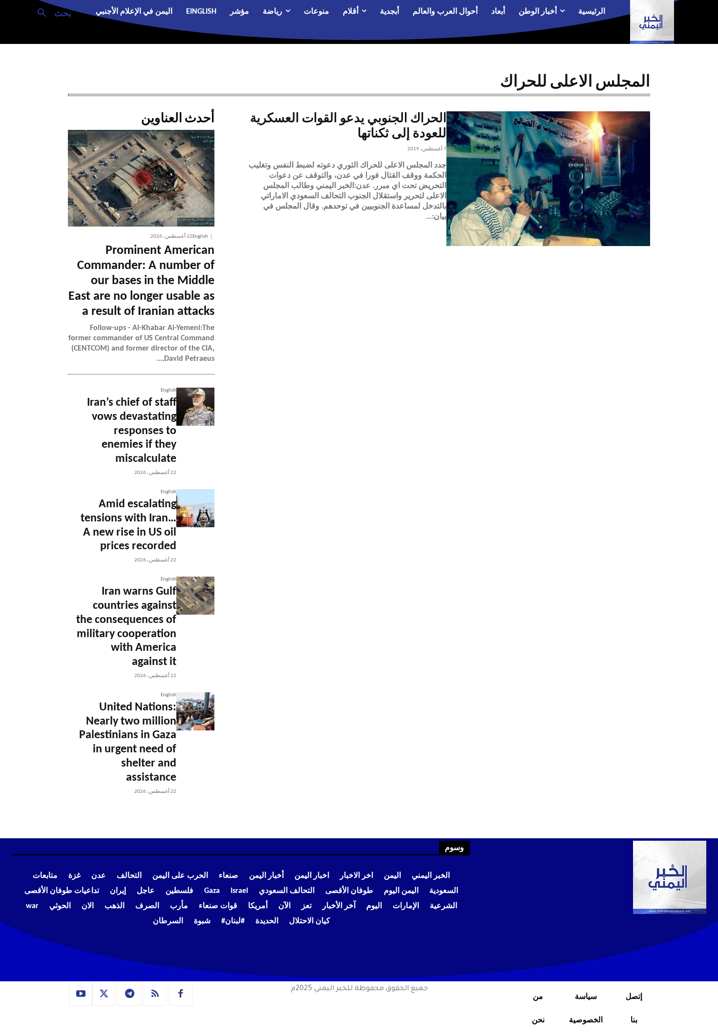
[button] (50, 12)
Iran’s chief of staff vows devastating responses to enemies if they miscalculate (131, 431)
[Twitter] (104, 994)
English (200, 236)
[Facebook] (180, 994)
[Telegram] (129, 994)
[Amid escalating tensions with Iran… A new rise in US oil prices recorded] (195, 508)
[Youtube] (80, 994)
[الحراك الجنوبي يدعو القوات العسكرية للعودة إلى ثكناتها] (548, 178)
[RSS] (155, 994)
